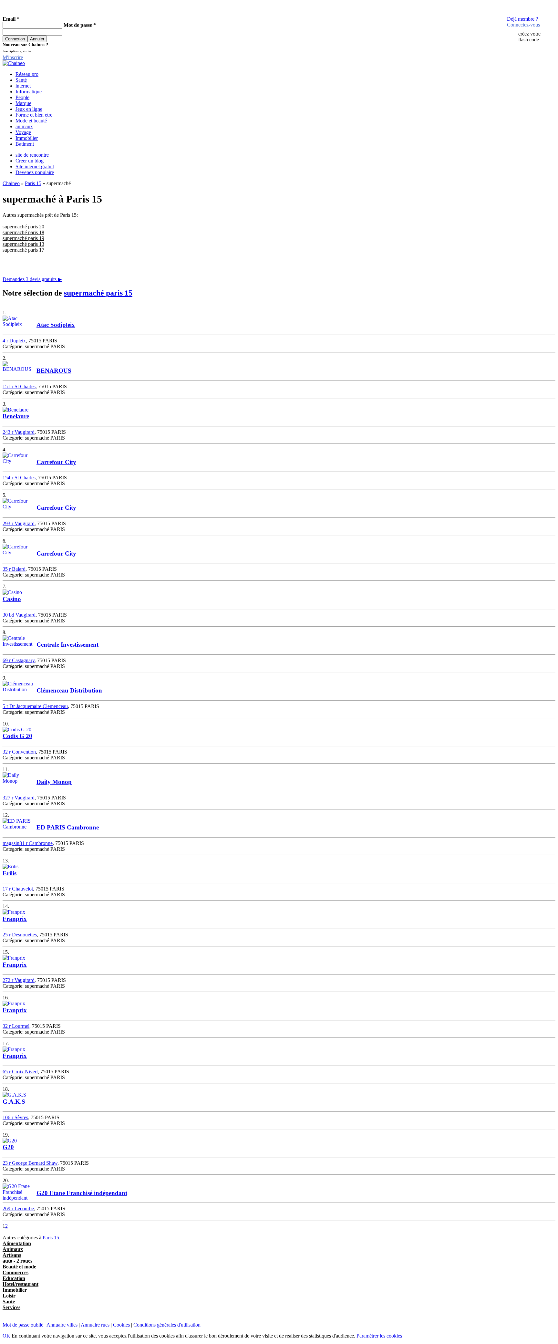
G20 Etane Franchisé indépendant (81, 1193)
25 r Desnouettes (20, 934)
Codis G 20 (17, 736)
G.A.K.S (14, 1101)
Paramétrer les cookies (379, 1336)
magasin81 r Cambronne (28, 843)
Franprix (15, 918)
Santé (21, 80)
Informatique (29, 91)
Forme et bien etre (34, 115)
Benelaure (16, 416)
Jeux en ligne (29, 109)
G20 (8, 1147)
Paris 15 (33, 183)
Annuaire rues (95, 1325)
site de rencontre (32, 155)
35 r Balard (14, 569)
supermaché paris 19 (23, 238)
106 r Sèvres (15, 1117)
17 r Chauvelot (18, 888)
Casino (12, 599)
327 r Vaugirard (19, 797)
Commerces (15, 1272)
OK (6, 1336)
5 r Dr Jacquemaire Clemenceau (35, 706)
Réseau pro (27, 74)
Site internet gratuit (35, 166)
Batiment (25, 144)
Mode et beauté (31, 120)
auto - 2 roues (17, 1261)
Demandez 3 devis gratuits (32, 279)
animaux (24, 126)
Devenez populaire (35, 172)
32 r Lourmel (16, 1026)
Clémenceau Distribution (69, 690)
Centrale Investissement (67, 644)
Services (11, 1307)
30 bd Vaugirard (19, 615)
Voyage (23, 132)
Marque (23, 103)
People (22, 97)
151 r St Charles (19, 386)
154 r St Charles (19, 477)
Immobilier (27, 138)
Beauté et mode (19, 1266)
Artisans (12, 1255)
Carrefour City (56, 462)
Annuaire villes (62, 1325)
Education (14, 1278)
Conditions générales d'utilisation (167, 1325)
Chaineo (11, 183)
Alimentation (17, 1243)
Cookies (121, 1325)
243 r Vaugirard (19, 432)
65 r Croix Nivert (20, 1071)
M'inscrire (13, 57)
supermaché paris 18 (23, 232)
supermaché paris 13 (23, 244)
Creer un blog (30, 160)
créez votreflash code (529, 36)
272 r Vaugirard (19, 980)
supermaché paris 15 (98, 293)
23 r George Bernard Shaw (30, 1163)
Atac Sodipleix (55, 324)
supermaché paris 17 (23, 250)
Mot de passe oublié (23, 1325)
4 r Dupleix (14, 340)
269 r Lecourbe (18, 1208)
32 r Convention (19, 752)
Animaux (13, 1249)
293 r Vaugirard (19, 523)
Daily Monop (54, 781)
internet (23, 86)
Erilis (9, 873)
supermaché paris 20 (23, 226)
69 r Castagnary (19, 660)
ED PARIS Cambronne (67, 827)
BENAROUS (53, 370)
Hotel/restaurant (20, 1284)
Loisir (9, 1295)
